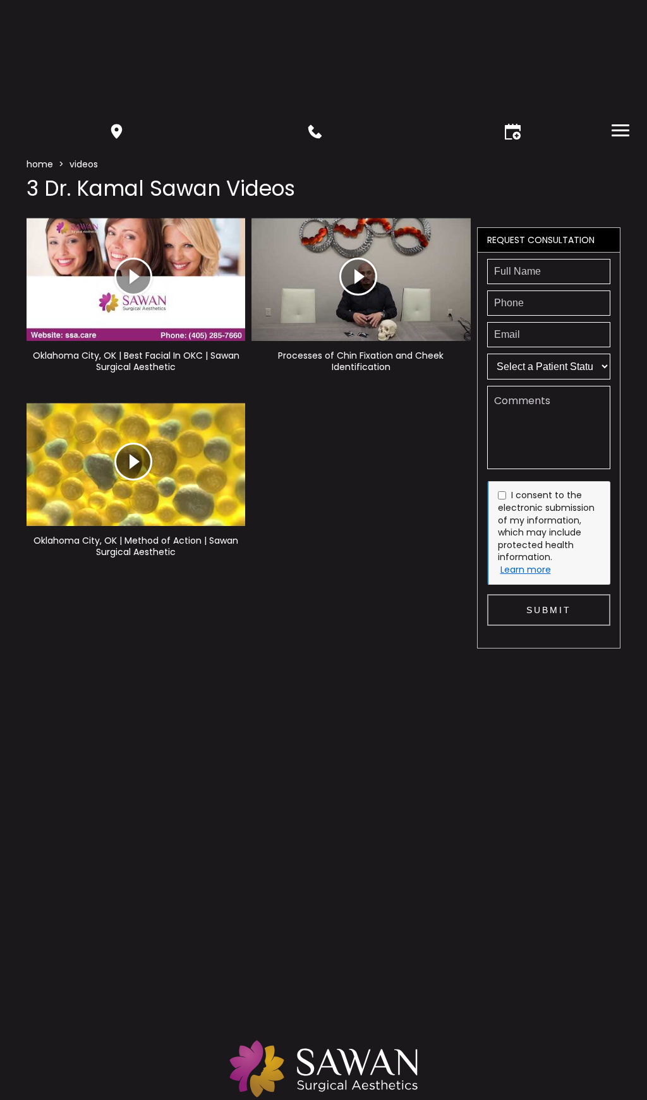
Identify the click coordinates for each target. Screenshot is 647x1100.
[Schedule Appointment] (513, 132)
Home (40, 164)
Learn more (525, 570)
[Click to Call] (315, 132)
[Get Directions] (116, 132)
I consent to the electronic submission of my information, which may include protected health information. (546, 526)
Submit (548, 610)
